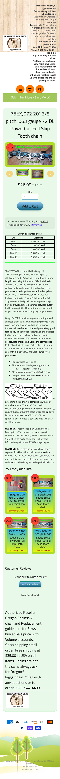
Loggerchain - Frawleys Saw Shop (33, 760)
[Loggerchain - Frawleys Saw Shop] (15, 43)
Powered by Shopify (30, 769)
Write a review (30, 584)
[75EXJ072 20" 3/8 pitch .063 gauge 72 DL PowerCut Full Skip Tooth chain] (22, 172)
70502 (35, 368)
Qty (30, 192)
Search (30, 737)
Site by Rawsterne (30, 766)
